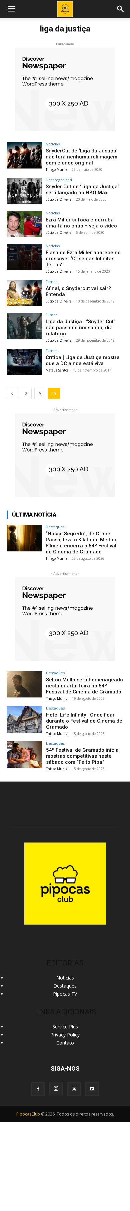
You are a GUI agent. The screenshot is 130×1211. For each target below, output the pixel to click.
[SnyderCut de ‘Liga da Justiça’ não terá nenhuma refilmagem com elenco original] (24, 155)
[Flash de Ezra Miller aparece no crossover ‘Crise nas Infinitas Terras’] (24, 257)
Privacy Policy (65, 1034)
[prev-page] (12, 393)
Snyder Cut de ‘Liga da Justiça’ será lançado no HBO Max (82, 190)
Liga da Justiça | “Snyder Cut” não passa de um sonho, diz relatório (81, 328)
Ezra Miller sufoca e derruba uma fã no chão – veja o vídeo (81, 223)
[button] (120, 9)
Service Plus (65, 1026)
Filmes (51, 281)
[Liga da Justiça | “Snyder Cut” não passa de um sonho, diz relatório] (24, 326)
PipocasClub (28, 1114)
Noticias (53, 144)
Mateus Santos (57, 370)
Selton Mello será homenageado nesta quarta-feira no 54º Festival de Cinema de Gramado (84, 686)
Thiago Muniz (56, 169)
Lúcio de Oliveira (59, 199)
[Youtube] (92, 1089)
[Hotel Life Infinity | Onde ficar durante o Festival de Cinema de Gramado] (24, 719)
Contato (65, 1042)
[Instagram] (56, 1088)
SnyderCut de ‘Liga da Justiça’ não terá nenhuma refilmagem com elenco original (81, 157)
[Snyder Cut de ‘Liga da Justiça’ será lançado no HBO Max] (24, 191)
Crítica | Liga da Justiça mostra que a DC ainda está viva (83, 360)
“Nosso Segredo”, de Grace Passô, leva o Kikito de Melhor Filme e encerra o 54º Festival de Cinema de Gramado (81, 543)
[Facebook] (38, 1089)
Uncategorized (59, 180)
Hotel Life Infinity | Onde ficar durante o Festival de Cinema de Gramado (84, 721)
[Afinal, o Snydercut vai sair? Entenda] (24, 293)
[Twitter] (74, 1089)
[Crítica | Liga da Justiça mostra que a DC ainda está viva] (24, 362)
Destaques (55, 527)
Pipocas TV (65, 994)
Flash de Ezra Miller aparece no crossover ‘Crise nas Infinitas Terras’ (83, 259)
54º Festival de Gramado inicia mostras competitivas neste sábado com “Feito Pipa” (82, 756)
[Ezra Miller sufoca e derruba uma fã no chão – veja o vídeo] (24, 224)
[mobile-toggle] (11, 9)
